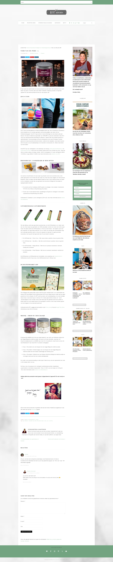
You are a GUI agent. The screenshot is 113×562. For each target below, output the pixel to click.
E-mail (22, 521)
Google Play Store (60, 307)
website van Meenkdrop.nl (41, 369)
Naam (22, 516)
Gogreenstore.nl (58, 256)
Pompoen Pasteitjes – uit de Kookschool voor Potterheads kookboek (77, 295)
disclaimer (33, 409)
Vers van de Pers (50, 420)
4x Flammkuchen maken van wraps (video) (87, 323)
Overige (37, 419)
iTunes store (48, 307)
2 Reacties (42, 53)
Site (22, 526)
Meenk (42, 420)
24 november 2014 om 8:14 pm (30, 456)
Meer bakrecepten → (79, 304)
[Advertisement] (56, 35)
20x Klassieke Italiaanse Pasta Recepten (77, 350)
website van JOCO (55, 154)
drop (33, 420)
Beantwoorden (25, 465)
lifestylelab (39, 420)
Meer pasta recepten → (80, 358)
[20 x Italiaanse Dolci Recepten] (87, 286)
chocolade (30, 420)
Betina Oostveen (31, 471)
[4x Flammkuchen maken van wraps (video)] (87, 320)
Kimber (26, 454)
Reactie (23, 501)
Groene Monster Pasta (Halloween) (87, 349)
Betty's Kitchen (56, 12)
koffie (35, 420)
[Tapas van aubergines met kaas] (77, 320)
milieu (45, 420)
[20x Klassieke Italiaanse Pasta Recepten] (77, 342)
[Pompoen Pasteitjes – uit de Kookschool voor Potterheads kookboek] (77, 286)
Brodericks (26, 420)
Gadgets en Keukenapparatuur (29, 419)
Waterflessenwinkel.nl (26, 150)
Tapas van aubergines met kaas (76, 323)
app (23, 420)
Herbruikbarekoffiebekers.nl (56, 148)
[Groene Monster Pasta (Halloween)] (87, 342)
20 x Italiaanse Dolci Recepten (86, 293)
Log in (67, 559)
